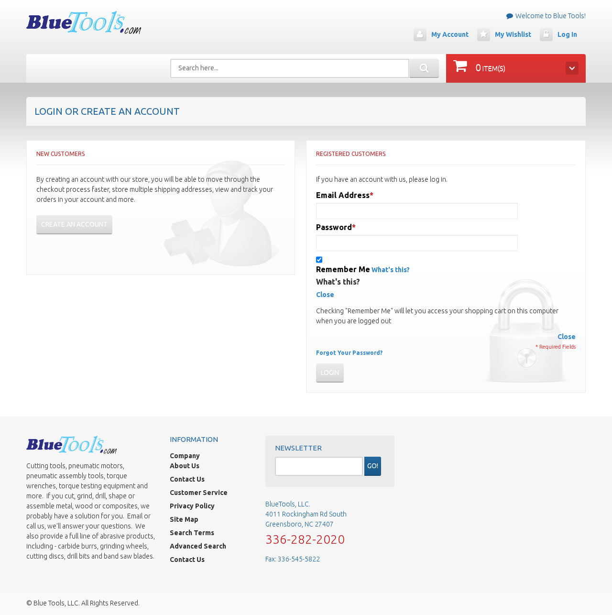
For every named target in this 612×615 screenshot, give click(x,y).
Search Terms (192, 533)
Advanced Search (198, 546)
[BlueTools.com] (83, 22)
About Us (184, 466)
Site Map (184, 519)
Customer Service (199, 492)
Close (325, 294)
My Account (450, 34)
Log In (567, 34)
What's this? (391, 270)
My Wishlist (513, 34)
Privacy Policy (192, 506)
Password (334, 227)
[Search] (424, 68)
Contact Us (187, 479)
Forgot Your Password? (349, 353)
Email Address (343, 195)
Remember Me (343, 269)
